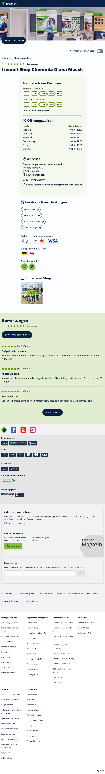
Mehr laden (52, 412)
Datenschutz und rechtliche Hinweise (84, 594)
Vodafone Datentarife (61, 663)
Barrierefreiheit (46, 594)
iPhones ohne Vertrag (10, 636)
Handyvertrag (32, 628)
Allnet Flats (31, 638)
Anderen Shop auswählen (18, 57)
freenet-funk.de (33, 704)
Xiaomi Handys (7, 641)
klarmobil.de (32, 699)
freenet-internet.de (34, 715)
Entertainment (7, 753)
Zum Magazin (13, 546)
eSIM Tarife (31, 654)
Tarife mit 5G (32, 648)
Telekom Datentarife (60, 653)
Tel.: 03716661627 (35, 180)
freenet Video (83, 628)
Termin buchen (13, 40)
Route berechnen (35, 174)
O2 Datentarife (58, 682)
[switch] (100, 51)
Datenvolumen (33, 669)
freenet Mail (32, 694)
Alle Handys (6, 657)
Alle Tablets (6, 662)
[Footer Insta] (33, 430)
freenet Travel (32, 664)
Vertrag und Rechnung (10, 694)
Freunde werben (8, 734)
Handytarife (32, 622)
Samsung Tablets (8, 672)
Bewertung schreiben (16, 334)
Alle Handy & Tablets (9, 622)
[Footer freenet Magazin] (4, 430)
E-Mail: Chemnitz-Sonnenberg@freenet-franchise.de (54, 184)
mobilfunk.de (32, 730)
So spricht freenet (34, 741)
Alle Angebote (32, 674)
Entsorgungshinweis (9, 739)
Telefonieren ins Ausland (11, 718)
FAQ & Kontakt (7, 704)
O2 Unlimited (57, 677)
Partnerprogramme (28, 594)
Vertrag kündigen (30, 601)
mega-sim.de (32, 736)
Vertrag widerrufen (10, 601)
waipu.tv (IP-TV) (84, 633)
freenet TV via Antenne (87, 622)
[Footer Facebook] (13, 430)
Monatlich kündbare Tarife (37, 633)
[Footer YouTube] (23, 430)
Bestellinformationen (9, 699)
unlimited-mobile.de (35, 720)
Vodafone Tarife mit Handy (63, 658)
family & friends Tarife (35, 659)
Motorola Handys (8, 646)
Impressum (60, 594)
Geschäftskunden (8, 594)
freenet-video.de (33, 710)
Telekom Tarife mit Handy (62, 622)
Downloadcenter (8, 723)
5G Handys (5, 652)
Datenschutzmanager (10, 728)
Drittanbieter (6, 758)
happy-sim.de (32, 725)
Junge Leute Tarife (34, 643)
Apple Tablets (6, 667)
